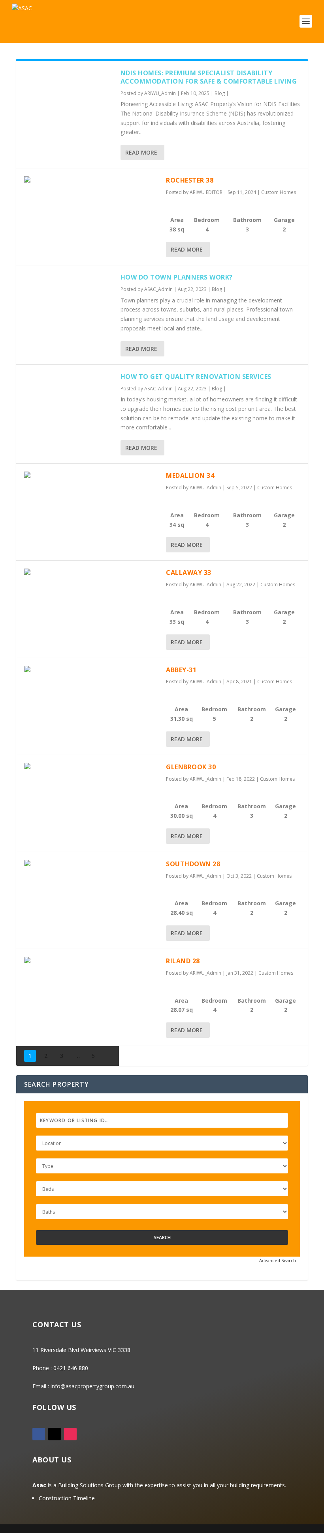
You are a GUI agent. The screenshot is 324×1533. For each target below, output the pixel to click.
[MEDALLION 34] (91, 476)
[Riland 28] (91, 961)
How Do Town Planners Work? (177, 277)
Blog (220, 93)
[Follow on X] (54, 1434)
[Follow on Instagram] (70, 1434)
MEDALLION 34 (190, 475)
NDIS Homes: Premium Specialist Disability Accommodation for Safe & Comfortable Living (209, 77)
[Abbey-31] (91, 670)
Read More (141, 152)
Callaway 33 (188, 572)
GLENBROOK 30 (191, 767)
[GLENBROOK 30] (91, 767)
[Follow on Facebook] (38, 1434)
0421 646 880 (70, 1368)
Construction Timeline (67, 1498)
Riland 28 (183, 961)
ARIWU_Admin (160, 93)
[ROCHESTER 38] (91, 181)
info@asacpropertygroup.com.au (92, 1386)
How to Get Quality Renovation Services (196, 376)
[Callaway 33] (91, 573)
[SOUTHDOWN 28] (91, 864)
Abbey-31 (181, 670)
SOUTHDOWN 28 (193, 864)
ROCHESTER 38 (189, 180)
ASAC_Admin (158, 289)
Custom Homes (278, 192)
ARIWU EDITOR (206, 192)
